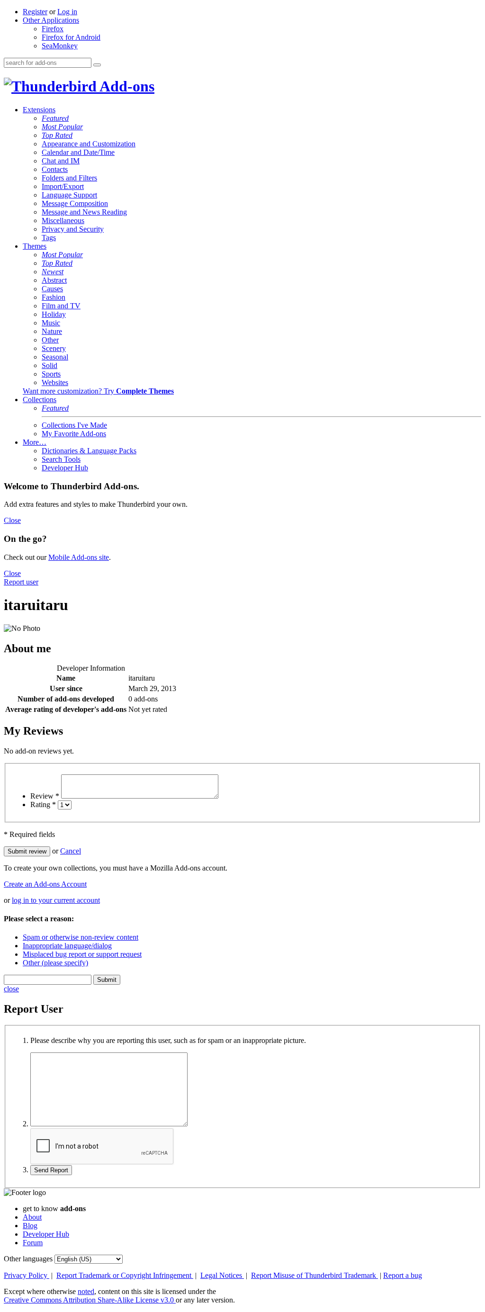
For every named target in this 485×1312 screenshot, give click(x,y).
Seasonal (55, 357)
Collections (39, 399)
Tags (49, 238)
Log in (67, 12)
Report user (21, 582)
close (11, 989)
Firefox (52, 29)
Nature (52, 331)
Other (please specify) (55, 963)
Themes (34, 246)
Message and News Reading (84, 212)
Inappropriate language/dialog (67, 946)
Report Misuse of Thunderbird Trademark (314, 1275)
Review (44, 796)
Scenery (54, 348)
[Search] (97, 64)
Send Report (51, 1170)
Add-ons (125, 86)
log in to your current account (56, 900)
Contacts (55, 169)
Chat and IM (61, 161)
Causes (52, 289)
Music (51, 323)
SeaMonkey (60, 46)
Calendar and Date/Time (78, 152)
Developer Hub (65, 468)
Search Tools (61, 459)
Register (35, 12)
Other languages (28, 1259)
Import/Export (63, 186)
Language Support (69, 195)
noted (86, 1291)
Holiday (54, 314)
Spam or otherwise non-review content (80, 937)
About (32, 1217)
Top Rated (57, 135)
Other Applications (51, 20)
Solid (49, 365)
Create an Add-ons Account (45, 884)
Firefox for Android (71, 37)
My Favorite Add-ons (74, 434)
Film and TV (61, 306)
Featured (55, 118)
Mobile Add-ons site (78, 557)
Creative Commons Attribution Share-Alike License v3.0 (90, 1300)
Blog (30, 1226)
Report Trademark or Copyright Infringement (124, 1275)
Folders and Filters (69, 178)
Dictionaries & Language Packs (89, 451)
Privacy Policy (26, 1275)
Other (50, 340)
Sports (51, 374)
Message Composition (75, 203)
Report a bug (402, 1275)
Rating (43, 804)
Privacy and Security (73, 229)
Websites (55, 382)
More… (34, 442)
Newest (52, 272)
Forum (33, 1243)
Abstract (54, 280)
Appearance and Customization (88, 144)
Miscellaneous (63, 220)
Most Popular (62, 127)
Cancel (70, 851)
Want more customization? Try (98, 391)
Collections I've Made (74, 425)
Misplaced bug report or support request (82, 954)
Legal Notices (222, 1275)
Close (12, 520)
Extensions (39, 110)
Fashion (53, 297)
